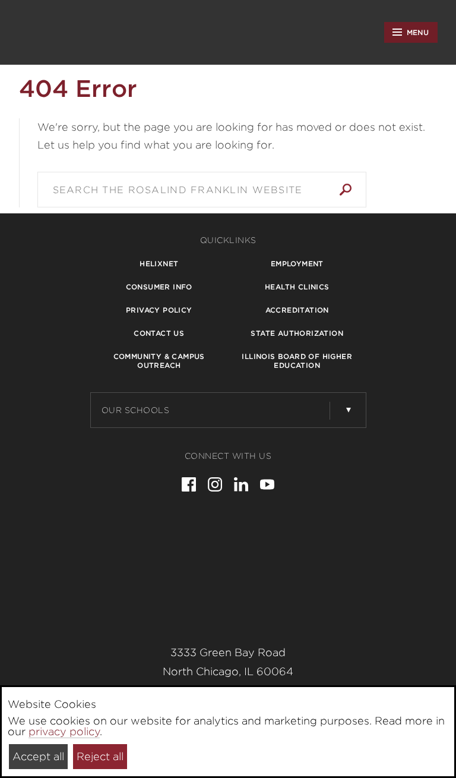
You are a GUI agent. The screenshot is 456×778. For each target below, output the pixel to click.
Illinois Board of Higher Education (297, 361)
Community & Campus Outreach (159, 361)
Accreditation (297, 309)
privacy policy (64, 731)
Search (345, 189)
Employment (297, 263)
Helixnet (159, 263)
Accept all (38, 756)
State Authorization (297, 333)
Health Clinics (297, 286)
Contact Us (159, 333)
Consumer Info (159, 286)
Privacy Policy (159, 309)
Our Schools (136, 410)
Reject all (100, 756)
